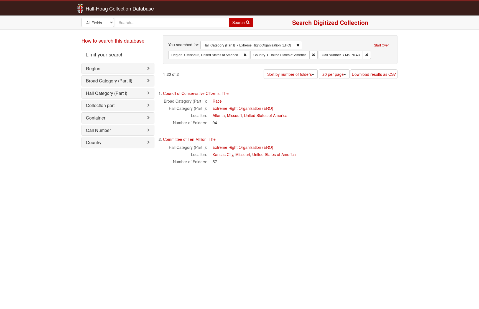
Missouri (234, 115)
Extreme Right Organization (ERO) (243, 108)
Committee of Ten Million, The (189, 139)
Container (95, 118)
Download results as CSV (374, 74)
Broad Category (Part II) (109, 80)
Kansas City (223, 154)
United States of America (265, 115)
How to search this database (112, 40)
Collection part (100, 105)
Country (93, 142)
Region (93, 68)
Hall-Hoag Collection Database (102, 8)
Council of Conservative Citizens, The (196, 93)
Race (217, 101)
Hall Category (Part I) (106, 93)
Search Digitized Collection (330, 22)
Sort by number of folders (289, 74)
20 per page (333, 74)
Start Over (381, 45)
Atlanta (219, 115)
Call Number (98, 130)
